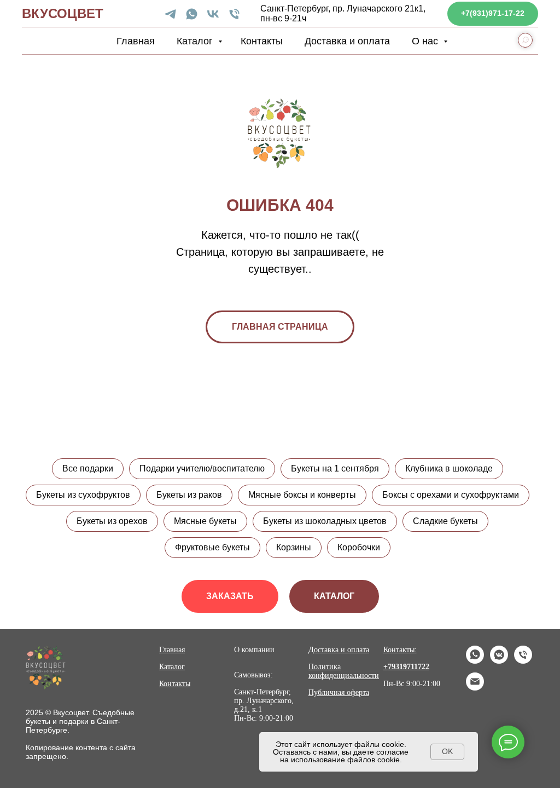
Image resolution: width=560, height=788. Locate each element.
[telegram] (170, 14)
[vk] (213, 14)
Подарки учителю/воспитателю (202, 468)
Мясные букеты (205, 521)
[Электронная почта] (475, 687)
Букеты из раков (189, 494)
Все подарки (87, 468)
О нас (426, 41)
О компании (254, 650)
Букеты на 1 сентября (335, 468)
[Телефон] (234, 14)
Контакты (262, 41)
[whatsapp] (192, 14)
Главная (135, 41)
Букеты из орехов (112, 521)
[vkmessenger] (499, 660)
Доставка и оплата (347, 41)
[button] (230, 596)
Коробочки (358, 547)
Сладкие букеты (445, 521)
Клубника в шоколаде (449, 468)
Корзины (293, 547)
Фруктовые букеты (212, 547)
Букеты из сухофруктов (83, 494)
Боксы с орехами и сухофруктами (450, 494)
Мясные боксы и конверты (302, 494)
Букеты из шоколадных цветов (325, 521)
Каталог (196, 41)
